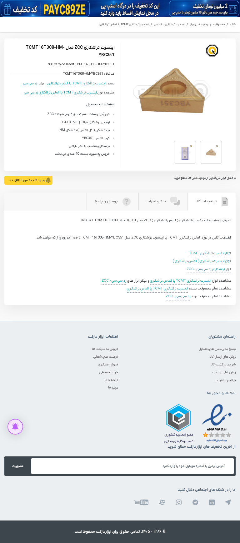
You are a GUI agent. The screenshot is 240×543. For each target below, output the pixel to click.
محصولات (219, 25)
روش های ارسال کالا (223, 356)
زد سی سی (30, 83)
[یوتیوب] (141, 502)
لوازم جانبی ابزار (199, 25)
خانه (233, 25)
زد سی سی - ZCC (114, 281)
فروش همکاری (108, 364)
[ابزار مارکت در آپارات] (162, 502)
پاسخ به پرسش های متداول (217, 349)
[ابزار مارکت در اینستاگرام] (179, 502)
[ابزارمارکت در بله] (228, 502)
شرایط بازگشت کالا (223, 364)
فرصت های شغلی (105, 356)
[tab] (212, 201)
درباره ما (113, 387)
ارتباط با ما (111, 380)
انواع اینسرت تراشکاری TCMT (210, 253)
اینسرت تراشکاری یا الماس (169, 25)
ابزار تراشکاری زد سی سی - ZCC (209, 269)
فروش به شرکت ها (105, 349)
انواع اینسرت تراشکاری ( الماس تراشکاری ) (202, 261)
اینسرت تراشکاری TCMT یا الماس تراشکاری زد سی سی (60, 92)
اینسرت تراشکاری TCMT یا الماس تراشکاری (124, 25)
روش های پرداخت (224, 372)
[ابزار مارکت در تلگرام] (195, 502)
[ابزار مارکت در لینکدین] (212, 502)
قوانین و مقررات (225, 380)
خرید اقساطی (108, 372)
